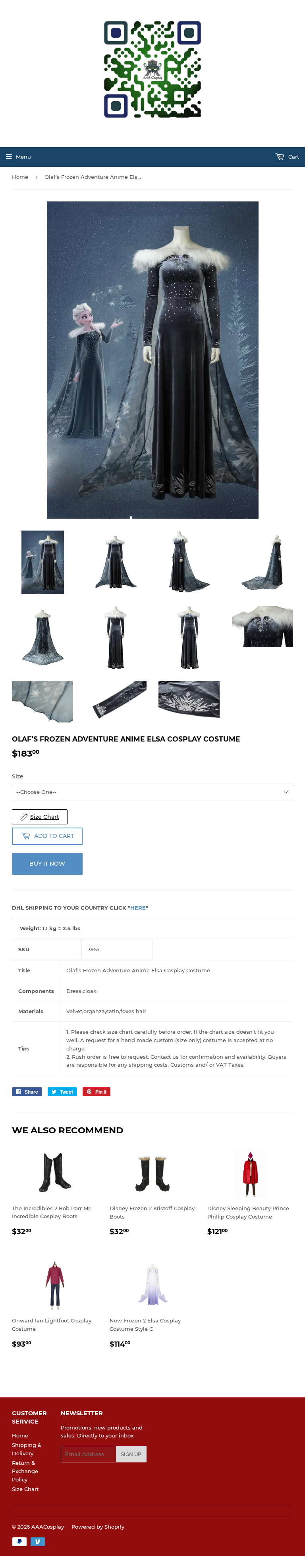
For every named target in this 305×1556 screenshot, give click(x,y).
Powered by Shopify (97, 1526)
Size (17, 776)
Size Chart (25, 1489)
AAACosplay (47, 1526)
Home (20, 177)
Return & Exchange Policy (25, 1471)
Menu (23, 156)
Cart (293, 156)
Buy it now (47, 863)
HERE (138, 907)
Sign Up (131, 1454)
